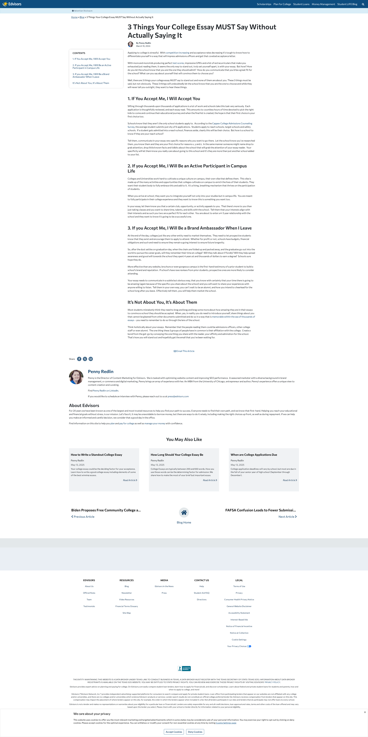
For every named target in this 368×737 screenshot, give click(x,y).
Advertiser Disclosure (83, 11)
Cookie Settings (239, 639)
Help (202, 586)
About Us (89, 586)
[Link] (184, 668)
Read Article (129, 480)
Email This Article (185, 351)
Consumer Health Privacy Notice (239, 599)
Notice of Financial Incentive (239, 626)
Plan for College (282, 4)
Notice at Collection (239, 633)
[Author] (130, 44)
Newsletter (127, 593)
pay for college (126, 423)
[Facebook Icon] (79, 359)
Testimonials (89, 606)
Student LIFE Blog (347, 4)
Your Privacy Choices (236, 646)
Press (164, 593)
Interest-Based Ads (239, 619)
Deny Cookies (195, 731)
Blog (82, 17)
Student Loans (301, 4)
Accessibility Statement (239, 613)
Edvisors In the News (164, 586)
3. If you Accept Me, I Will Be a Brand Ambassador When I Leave (91, 75)
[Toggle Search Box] (363, 4)
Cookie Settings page (226, 722)
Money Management (323, 4)
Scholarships (264, 4)
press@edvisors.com (178, 396)
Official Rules (89, 593)
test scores (178, 63)
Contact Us (201, 580)
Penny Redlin (145, 43)
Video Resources (126, 599)
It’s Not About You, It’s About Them (91, 83)
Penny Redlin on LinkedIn (105, 390)
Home (74, 17)
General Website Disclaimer (239, 606)
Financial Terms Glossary (126, 606)
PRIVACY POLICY (272, 682)
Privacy (239, 593)
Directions (201, 599)
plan (112, 423)
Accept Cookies (174, 731)
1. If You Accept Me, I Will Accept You (91, 58)
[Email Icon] (91, 359)
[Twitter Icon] (85, 359)
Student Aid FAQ (201, 593)
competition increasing (177, 52)
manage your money (154, 423)
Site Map (127, 613)
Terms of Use (239, 586)
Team (89, 599)
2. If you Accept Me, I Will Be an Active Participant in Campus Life (92, 66)
